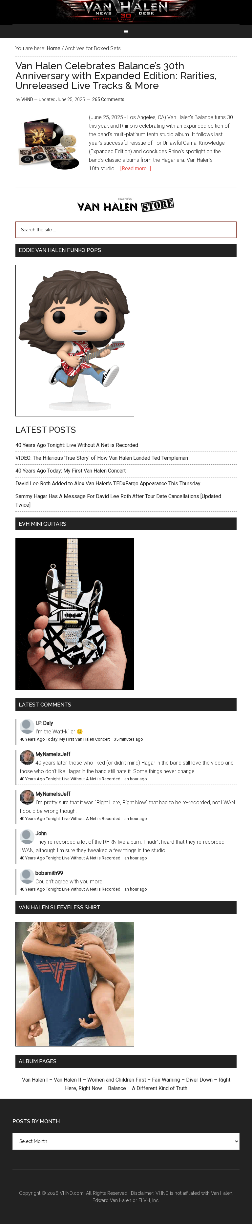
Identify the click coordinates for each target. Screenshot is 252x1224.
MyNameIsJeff (53, 754)
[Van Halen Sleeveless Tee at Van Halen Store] (74, 1045)
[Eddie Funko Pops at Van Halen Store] (74, 415)
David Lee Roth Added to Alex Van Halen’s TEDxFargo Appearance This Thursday (107, 483)
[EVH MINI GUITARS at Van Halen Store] (74, 688)
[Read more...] (135, 168)
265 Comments (108, 99)
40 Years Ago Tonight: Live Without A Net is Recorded (76, 445)
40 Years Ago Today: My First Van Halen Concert (70, 471)
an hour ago (135, 778)
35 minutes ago (128, 739)
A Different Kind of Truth (159, 1088)
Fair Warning (166, 1080)
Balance (117, 1088)
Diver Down (199, 1080)
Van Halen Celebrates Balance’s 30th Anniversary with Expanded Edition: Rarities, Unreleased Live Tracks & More (116, 75)
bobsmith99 (49, 873)
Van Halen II (67, 1080)
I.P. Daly (44, 723)
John (41, 833)
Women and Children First (116, 1080)
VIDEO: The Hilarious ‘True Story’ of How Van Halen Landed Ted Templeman (101, 458)
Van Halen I (35, 1080)
